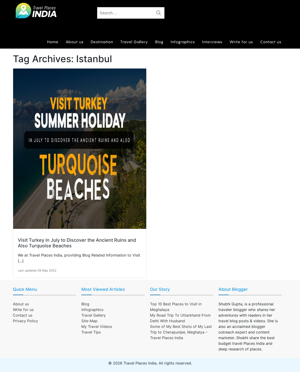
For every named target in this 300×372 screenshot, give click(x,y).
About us (75, 41)
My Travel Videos (96, 326)
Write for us (241, 41)
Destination (102, 41)
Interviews (212, 41)
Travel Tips (91, 332)
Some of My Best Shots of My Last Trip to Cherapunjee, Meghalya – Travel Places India (181, 332)
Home (53, 41)
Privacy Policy (25, 320)
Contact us (270, 41)
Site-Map (89, 320)
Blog (159, 41)
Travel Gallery (134, 41)
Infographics (183, 41)
